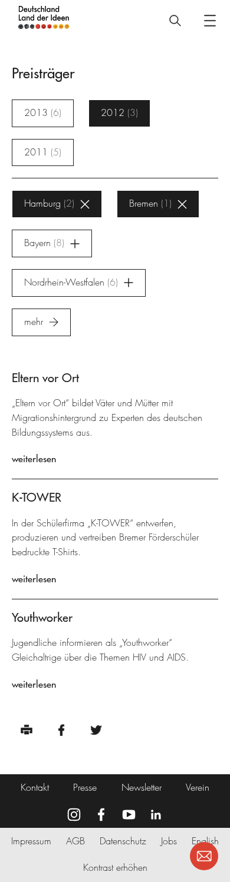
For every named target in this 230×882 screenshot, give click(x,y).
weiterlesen (34, 459)
